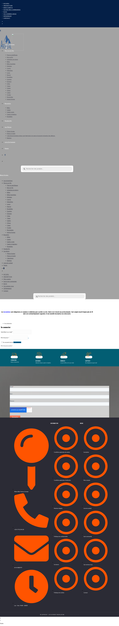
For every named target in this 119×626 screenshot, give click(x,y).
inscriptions (6, 312)
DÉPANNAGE (7, 16)
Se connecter (17, 342)
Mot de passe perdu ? (7, 345)
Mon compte (8, 7)
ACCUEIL (6, 3)
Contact (6, 18)
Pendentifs (6, 249)
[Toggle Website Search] (4, 161)
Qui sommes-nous (9, 14)
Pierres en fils (7, 183)
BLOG (5, 11)
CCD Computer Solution (72, 614)
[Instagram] (4, 21)
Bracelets (6, 235)
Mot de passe (5, 337)
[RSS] (4, 23)
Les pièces (6, 251)
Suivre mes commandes (11, 9)
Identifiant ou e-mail (7, 332)
